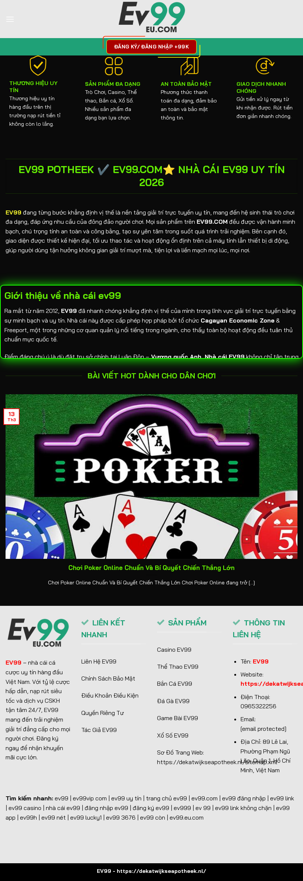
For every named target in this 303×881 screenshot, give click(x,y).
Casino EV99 (174, 649)
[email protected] (263, 728)
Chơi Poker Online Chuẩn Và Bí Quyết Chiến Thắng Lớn (151, 567)
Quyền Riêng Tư (102, 712)
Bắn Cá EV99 (174, 683)
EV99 (13, 212)
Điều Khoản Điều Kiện (110, 695)
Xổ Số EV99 (172, 735)
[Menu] (10, 19)
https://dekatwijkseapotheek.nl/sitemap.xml (217, 762)
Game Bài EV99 (177, 718)
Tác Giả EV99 (99, 729)
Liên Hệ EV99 (98, 661)
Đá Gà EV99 (173, 701)
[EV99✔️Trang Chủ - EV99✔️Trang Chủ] (151, 19)
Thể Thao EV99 (177, 666)
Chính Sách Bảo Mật (108, 678)
